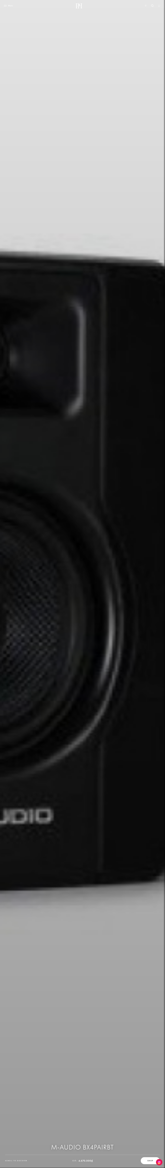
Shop (150, 1161)
